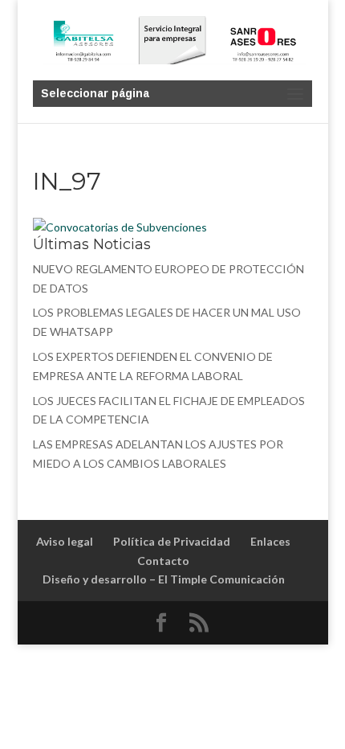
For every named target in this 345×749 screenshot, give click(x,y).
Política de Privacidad (171, 541)
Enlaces (270, 541)
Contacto (163, 560)
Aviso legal (64, 541)
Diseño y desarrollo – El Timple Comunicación (164, 579)
